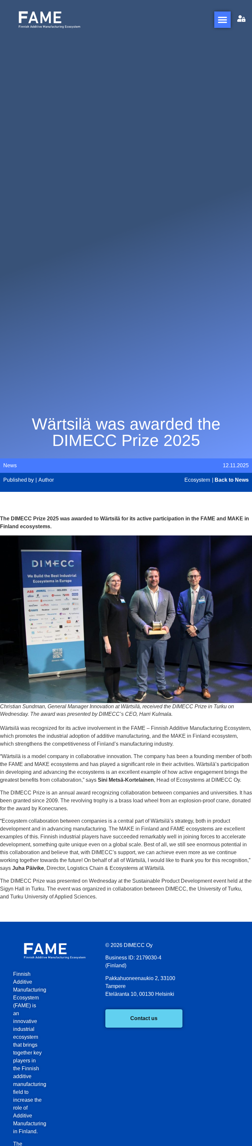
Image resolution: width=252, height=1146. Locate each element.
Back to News (232, 480)
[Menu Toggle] (222, 19)
